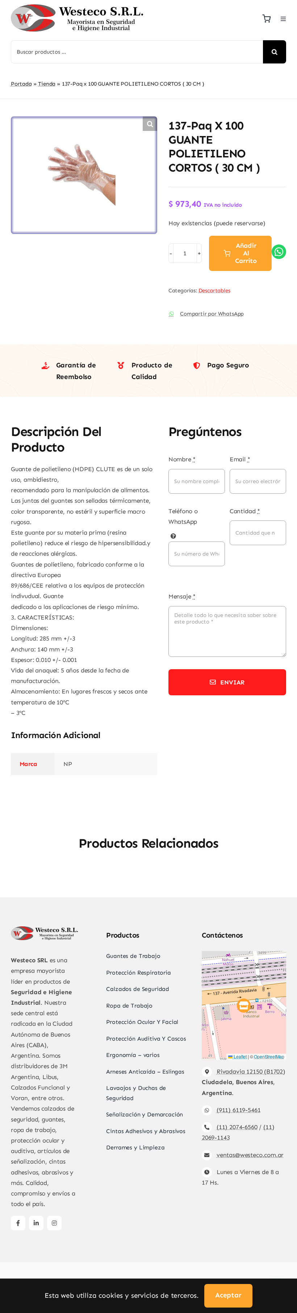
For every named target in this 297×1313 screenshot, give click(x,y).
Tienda (46, 84)
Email (240, 459)
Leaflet (240, 1056)
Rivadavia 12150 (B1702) (251, 1071)
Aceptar (228, 1295)
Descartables (214, 290)
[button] (150, 123)
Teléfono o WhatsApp (183, 516)
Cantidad (245, 511)
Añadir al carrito (246, 253)
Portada (21, 84)
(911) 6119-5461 (238, 1110)
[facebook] (18, 1223)
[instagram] (54, 1223)
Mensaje (182, 596)
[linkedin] (36, 1223)
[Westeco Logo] (77, 7)
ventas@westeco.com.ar (250, 1154)
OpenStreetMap (269, 1056)
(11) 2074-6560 (237, 1127)
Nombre (182, 459)
